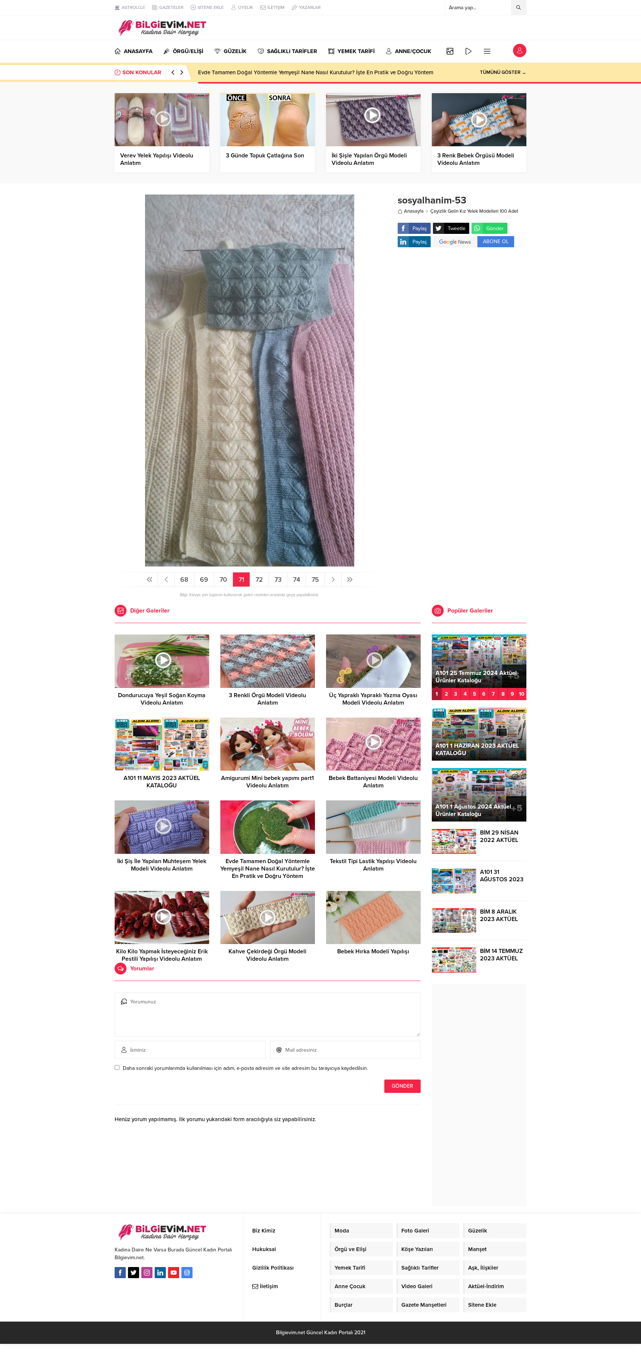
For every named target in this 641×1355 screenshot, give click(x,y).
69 (204, 579)
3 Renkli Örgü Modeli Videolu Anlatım (267, 699)
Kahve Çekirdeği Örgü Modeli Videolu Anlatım (267, 955)
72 (259, 579)
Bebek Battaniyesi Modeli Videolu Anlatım (373, 781)
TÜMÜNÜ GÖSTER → (503, 72)
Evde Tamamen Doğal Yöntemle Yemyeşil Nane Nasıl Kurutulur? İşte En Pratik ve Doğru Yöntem (267, 869)
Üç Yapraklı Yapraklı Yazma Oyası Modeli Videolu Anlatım (373, 699)
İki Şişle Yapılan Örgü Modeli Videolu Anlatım (369, 159)
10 (522, 694)
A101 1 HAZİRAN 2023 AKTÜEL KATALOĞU (477, 749)
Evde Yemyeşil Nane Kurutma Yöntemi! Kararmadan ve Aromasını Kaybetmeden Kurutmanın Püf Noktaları (327, 72)
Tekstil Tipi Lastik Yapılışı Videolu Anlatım (373, 865)
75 (315, 579)
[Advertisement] (462, 312)
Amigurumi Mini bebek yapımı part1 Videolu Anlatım (267, 781)
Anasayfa (414, 211)
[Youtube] (173, 1272)
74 (296, 579)
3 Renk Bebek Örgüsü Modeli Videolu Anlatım (475, 159)
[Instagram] (146, 1272)
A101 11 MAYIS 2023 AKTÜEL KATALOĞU (162, 781)
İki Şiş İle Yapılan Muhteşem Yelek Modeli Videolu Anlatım (161, 865)
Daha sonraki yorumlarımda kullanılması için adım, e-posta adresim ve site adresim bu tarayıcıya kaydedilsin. (245, 1068)
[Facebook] (120, 1272)
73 (278, 579)
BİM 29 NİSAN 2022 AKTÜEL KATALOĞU (499, 840)
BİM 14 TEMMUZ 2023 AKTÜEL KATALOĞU (501, 958)
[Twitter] (133, 1272)
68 (184, 579)
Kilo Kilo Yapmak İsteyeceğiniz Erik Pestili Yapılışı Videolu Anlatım (162, 955)
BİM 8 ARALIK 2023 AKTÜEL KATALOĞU (499, 919)
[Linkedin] (160, 1272)
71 (241, 579)
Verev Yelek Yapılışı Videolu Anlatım (156, 159)
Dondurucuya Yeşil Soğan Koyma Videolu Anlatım (162, 699)
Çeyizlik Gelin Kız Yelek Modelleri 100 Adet (474, 211)
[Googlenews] (187, 1272)
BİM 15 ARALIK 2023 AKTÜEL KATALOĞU (486, 676)
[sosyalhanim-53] (249, 563)
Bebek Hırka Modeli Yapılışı (373, 951)
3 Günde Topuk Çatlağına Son (265, 155)
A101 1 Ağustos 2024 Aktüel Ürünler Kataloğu (473, 810)
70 (223, 579)
